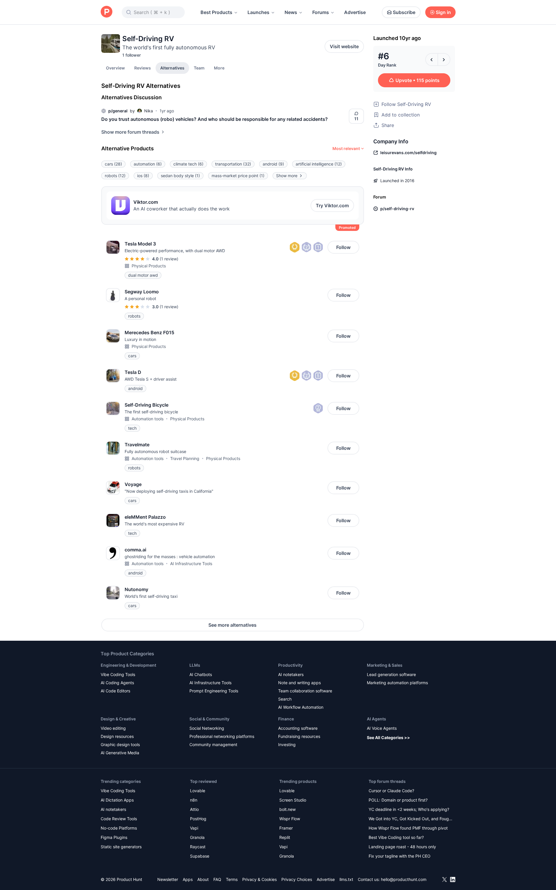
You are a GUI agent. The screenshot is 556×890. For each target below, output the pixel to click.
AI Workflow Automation (300, 707)
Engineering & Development (128, 665)
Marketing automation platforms (397, 682)
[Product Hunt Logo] (106, 12)
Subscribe (404, 12)
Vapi (194, 827)
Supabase (199, 856)
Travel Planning (184, 458)
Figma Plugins (114, 837)
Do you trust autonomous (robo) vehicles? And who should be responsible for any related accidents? (214, 119)
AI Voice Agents (382, 728)
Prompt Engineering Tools (213, 690)
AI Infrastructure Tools (191, 563)
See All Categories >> (388, 737)
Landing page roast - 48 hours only (402, 846)
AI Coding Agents (117, 682)
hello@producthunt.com (403, 879)
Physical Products (149, 265)
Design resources (117, 736)
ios (143, 175)
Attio (194, 809)
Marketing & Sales (384, 665)
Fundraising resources (299, 736)
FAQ (217, 879)
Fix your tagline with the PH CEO (399, 856)
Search (285, 698)
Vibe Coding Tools (118, 674)
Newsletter (167, 879)
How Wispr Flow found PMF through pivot (408, 827)
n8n (193, 799)
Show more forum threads (130, 132)
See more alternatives (232, 625)
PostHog (198, 818)
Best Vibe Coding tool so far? (396, 837)
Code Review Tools (119, 818)
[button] (219, 68)
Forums (320, 12)
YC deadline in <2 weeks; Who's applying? (409, 809)
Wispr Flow (289, 818)
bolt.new (287, 809)
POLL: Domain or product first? (398, 799)
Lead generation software (391, 674)
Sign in (443, 12)
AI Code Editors (115, 690)
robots (115, 175)
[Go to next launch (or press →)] (444, 59)
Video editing (113, 728)
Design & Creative (118, 718)
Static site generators (121, 846)
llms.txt (346, 879)
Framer (286, 827)
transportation (233, 163)
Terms (232, 879)
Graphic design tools (120, 744)
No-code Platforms (119, 827)
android (273, 163)
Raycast (197, 846)
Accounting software (298, 728)
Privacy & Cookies (259, 879)
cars (113, 163)
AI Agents (376, 718)
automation (148, 163)
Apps (188, 879)
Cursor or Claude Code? (391, 790)
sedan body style (180, 175)
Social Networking (206, 728)
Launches (258, 12)
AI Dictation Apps (117, 799)
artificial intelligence (319, 163)
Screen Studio (292, 799)
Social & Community (209, 718)
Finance (286, 718)
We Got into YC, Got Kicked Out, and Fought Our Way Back (411, 819)
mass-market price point (238, 175)
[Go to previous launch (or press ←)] (432, 59)
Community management (213, 744)
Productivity (290, 665)
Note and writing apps (299, 682)
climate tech (188, 163)
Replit (284, 837)
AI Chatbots (200, 674)
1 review (169, 258)
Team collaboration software (305, 690)
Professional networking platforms (221, 736)
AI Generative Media (120, 752)
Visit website (344, 46)
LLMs (194, 665)
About (203, 879)
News (291, 12)
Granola (197, 837)
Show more (286, 175)
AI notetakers (291, 674)
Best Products (216, 12)
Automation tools (147, 418)
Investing (287, 744)
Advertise (355, 12)
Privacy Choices (296, 879)
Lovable (197, 790)
